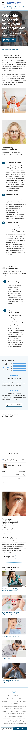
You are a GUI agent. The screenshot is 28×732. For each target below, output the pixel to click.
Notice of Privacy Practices (9, 720)
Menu (3, 4)
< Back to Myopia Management (10, 49)
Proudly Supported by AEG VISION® (15, 713)
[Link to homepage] (14, 3)
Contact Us (12, 716)
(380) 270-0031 (14, 703)
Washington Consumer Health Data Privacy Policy (14, 721)
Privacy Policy (20, 720)
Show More (18, 385)
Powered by (14, 711)
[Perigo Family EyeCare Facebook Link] (14, 691)
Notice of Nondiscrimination (8, 718)
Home (6, 716)
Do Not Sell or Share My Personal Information (15, 723)
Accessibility (19, 716)
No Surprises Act (21, 718)
